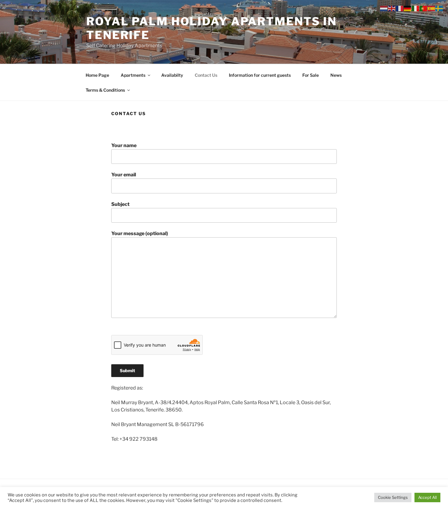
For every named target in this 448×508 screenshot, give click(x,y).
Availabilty (172, 75)
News (336, 75)
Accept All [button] (427, 497)
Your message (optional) (139, 233)
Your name (124, 145)
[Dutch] (384, 8)
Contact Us (206, 75)
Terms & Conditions (105, 90)
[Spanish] (432, 8)
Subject (120, 204)
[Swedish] (439, 8)
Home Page (97, 75)
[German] (408, 8)
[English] (392, 8)
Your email (123, 175)
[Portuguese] (424, 8)
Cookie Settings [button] (393, 497)
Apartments (133, 75)
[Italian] (416, 8)
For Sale (310, 75)
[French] (400, 8)
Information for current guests (260, 75)
